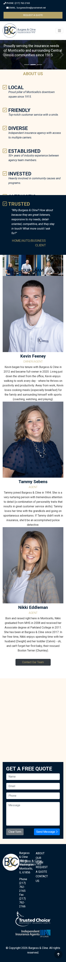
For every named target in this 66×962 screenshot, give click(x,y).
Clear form (14, 845)
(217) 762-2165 (22, 3)
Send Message (46, 845)
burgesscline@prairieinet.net (31, 7)
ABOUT (40, 867)
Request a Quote (33, 15)
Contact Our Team (33, 676)
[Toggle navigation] (59, 30)
